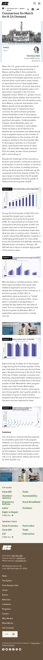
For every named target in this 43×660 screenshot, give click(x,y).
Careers (5, 613)
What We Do (7, 623)
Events (5, 594)
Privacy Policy (35, 643)
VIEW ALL (6, 515)
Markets (22, 8)
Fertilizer (27, 508)
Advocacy (6, 599)
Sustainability (30, 496)
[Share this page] (38, 9)
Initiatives (6, 604)
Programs (6, 609)
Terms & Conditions (8, 645)
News (4, 576)
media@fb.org (20, 560)
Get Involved (8, 627)
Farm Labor (28, 526)
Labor (5, 50)
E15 (4, 534)
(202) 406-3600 (17, 556)
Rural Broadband (31, 502)
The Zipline (7, 580)
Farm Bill (7, 492)
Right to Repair (10, 512)
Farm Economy (10, 526)
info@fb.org (20, 558)
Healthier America (7, 497)
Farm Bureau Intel (12, 8)
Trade (25, 492)
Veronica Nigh (33, 56)
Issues (5, 590)
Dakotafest (28, 534)
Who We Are (7, 618)
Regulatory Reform (8, 503)
